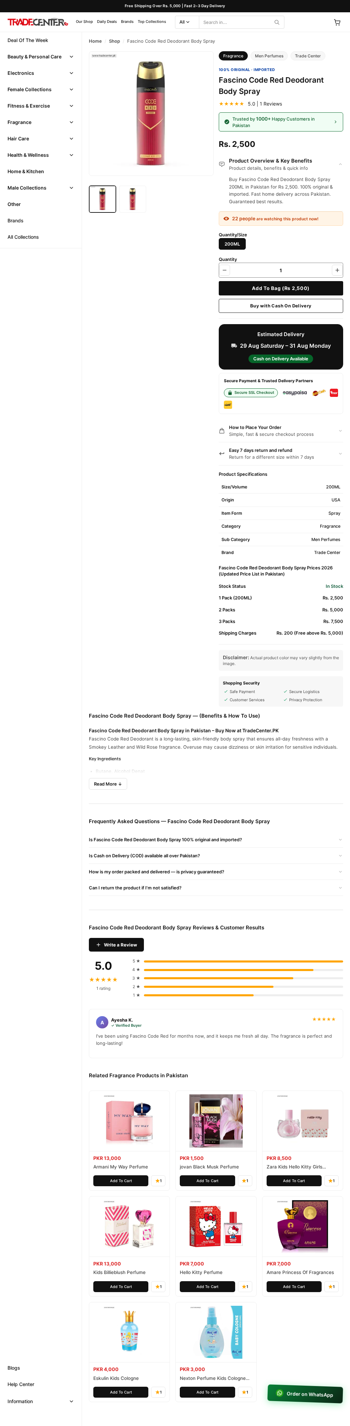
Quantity (228, 259)
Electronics (21, 73)
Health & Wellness (28, 155)
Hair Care (18, 138)
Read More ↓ (108, 784)
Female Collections (30, 89)
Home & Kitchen (26, 171)
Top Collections (152, 21)
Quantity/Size (233, 234)
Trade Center (308, 55)
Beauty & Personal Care (35, 56)
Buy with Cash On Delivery (281, 305)
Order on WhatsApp (309, 1394)
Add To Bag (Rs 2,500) (281, 288)
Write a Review (120, 944)
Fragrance (19, 122)
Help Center (21, 1384)
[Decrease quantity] (224, 270)
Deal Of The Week (28, 40)
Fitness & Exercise (29, 106)
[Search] (277, 22)
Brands (127, 21)
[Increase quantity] (337, 270)
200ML (232, 244)
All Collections (23, 237)
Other (14, 204)
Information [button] (20, 1401)
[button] (41, 57)
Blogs (14, 1368)
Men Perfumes (269, 55)
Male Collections (27, 188)
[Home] (37, 22)
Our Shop (84, 21)
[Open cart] (337, 22)
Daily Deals (107, 21)
